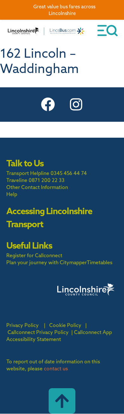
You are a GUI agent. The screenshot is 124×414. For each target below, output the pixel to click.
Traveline (16, 180)
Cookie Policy (65, 325)
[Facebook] (48, 105)
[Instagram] (76, 105)
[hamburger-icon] (107, 30)
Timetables (100, 262)
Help (11, 194)
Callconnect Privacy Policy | (40, 332)
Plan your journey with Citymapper (46, 262)
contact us (56, 368)
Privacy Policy (22, 325)
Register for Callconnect (34, 255)
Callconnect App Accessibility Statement (59, 335)
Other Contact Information (37, 187)
